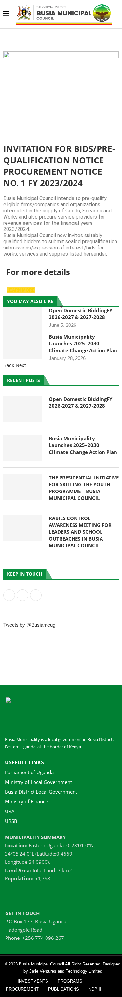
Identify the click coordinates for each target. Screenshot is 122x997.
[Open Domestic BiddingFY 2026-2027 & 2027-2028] (22, 320)
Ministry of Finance (26, 801)
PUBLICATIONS (63, 989)
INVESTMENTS (33, 981)
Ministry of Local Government (38, 782)
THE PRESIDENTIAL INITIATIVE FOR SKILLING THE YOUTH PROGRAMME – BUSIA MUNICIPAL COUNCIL (84, 487)
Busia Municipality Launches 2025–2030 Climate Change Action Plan (83, 343)
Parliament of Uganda (29, 772)
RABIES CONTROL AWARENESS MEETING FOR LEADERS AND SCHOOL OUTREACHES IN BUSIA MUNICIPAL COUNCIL (80, 532)
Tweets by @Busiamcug (29, 625)
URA (10, 811)
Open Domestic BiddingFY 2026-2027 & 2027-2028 (80, 313)
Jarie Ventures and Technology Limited (65, 971)
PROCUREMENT (22, 989)
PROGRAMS (70, 981)
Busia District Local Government (41, 791)
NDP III (95, 989)
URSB (11, 821)
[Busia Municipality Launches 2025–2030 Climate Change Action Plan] (22, 346)
